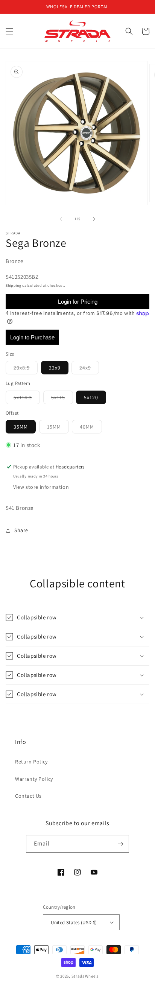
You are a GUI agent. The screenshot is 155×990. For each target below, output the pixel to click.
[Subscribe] (120, 844)
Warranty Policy (34, 779)
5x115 (62, 399)
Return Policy (31, 761)
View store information (41, 487)
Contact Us (28, 795)
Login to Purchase (32, 337)
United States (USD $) (74, 922)
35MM (21, 426)
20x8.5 (26, 369)
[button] (9, 31)
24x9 (89, 369)
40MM (91, 428)
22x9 (55, 367)
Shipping (13, 285)
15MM (58, 428)
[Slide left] (61, 219)
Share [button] (21, 530)
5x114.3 (27, 399)
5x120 (91, 397)
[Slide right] (94, 219)
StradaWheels (85, 976)
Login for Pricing (77, 301)
